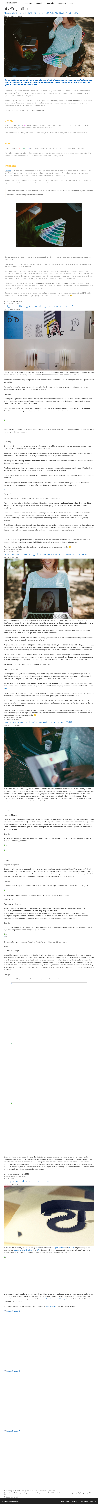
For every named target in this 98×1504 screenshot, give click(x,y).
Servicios (39, 3)
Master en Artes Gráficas (23, 1250)
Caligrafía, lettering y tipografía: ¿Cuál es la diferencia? (38, 306)
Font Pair (7, 688)
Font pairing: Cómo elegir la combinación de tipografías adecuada (46, 554)
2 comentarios (10, 1178)
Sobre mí (28, 3)
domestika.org (59, 1299)
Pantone (8, 171)
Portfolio (50, 3)
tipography (83, 1493)
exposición (33, 1491)
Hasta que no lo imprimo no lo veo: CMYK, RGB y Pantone (41, 13)
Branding (9, 301)
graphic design (36, 1493)
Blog (71, 3)
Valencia (6, 1495)
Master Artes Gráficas (49, 1493)
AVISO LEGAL (64, 1501)
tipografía (19, 549)
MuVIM (72, 1247)
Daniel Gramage (51, 1306)
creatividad (16, 1491)
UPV (38, 1250)
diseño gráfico (17, 301)
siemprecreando (21, 1176)
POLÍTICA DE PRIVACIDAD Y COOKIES (83, 1501)
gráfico (28, 1493)
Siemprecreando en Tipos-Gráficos (26, 1181)
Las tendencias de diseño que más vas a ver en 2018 (38, 722)
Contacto (62, 3)
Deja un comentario (12, 303)
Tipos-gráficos (59, 1247)
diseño (16, 1493)
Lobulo (49, 1299)
